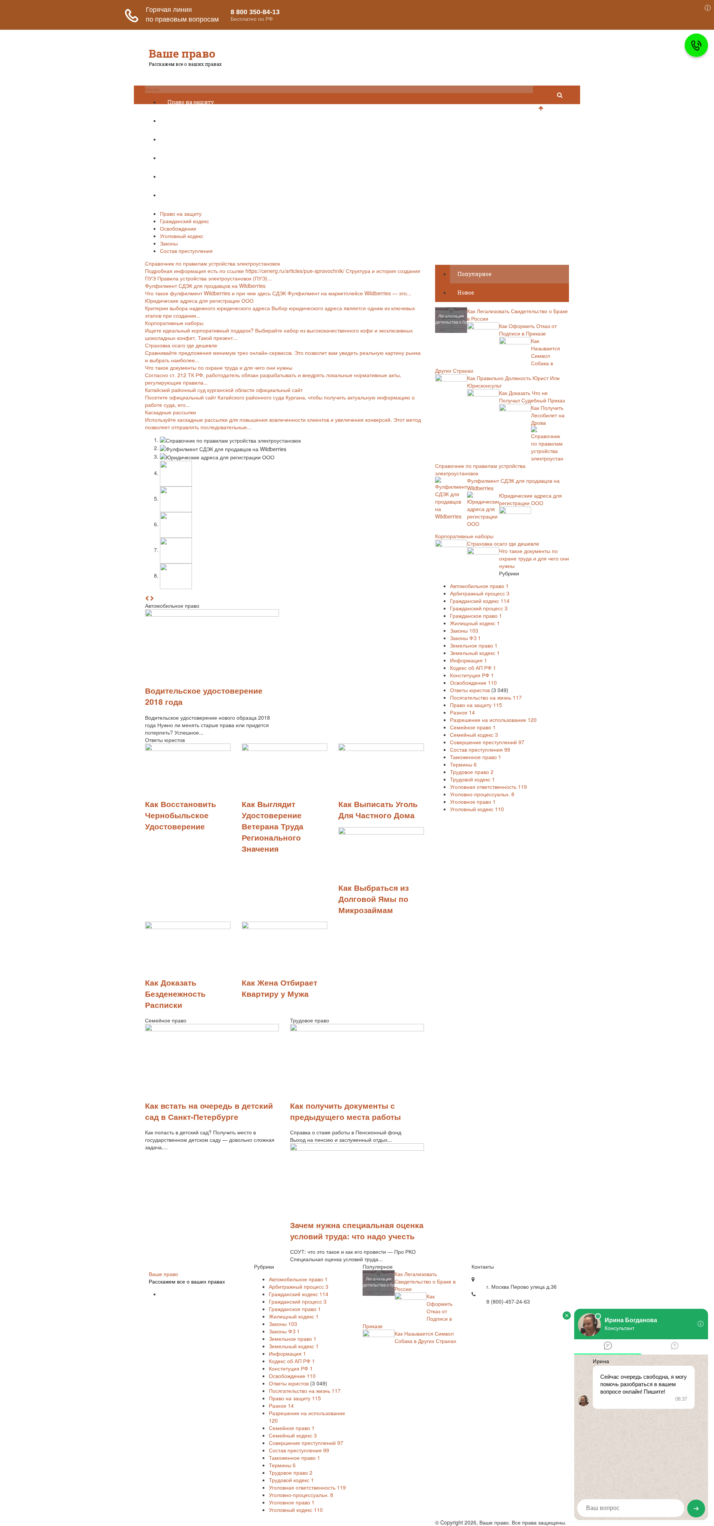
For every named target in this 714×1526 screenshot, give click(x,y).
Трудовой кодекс (472, 779)
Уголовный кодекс (193, 157)
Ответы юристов (470, 690)
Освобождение (187, 139)
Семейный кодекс (474, 734)
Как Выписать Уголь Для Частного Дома (378, 809)
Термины (463, 764)
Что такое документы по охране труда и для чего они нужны (534, 558)
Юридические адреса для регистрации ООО (530, 499)
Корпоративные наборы (464, 536)
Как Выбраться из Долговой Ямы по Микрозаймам (373, 898)
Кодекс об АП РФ (473, 667)
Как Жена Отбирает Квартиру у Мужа (279, 988)
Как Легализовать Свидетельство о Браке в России (425, 1281)
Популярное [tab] (474, 273)
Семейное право (473, 727)
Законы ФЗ (465, 638)
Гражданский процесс (479, 608)
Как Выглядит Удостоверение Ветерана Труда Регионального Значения (272, 826)
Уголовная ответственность (488, 786)
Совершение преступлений (487, 742)
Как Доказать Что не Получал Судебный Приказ (532, 396)
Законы (178, 176)
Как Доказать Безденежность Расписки (175, 993)
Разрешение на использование (493, 719)
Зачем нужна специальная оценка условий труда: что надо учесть (357, 1230)
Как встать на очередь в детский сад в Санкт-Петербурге (209, 1111)
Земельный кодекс (475, 652)
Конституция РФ (472, 675)
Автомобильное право (479, 585)
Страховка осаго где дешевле (503, 543)
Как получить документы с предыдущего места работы (345, 1111)
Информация (468, 660)
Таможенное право (475, 757)
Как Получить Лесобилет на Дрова (548, 415)
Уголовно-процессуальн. (482, 794)
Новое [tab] (465, 292)
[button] (147, 598)
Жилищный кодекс (475, 623)
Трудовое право (471, 771)
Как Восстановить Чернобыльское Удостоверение (180, 815)
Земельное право (474, 645)
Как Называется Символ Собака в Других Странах (425, 1337)
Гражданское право (476, 615)
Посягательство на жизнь (486, 697)
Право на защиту (190, 102)
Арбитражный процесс (479, 593)
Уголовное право (473, 801)
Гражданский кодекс (196, 120)
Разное (462, 712)
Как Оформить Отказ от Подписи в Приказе (528, 329)
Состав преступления (196, 195)
